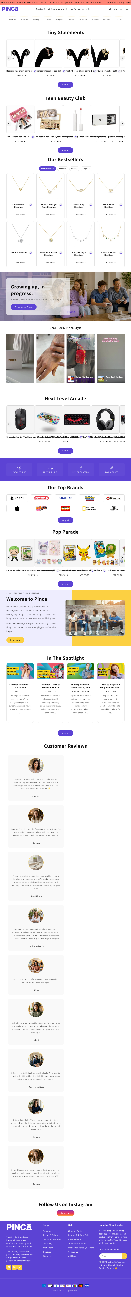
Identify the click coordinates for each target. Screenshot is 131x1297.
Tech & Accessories (52, 1239)
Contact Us (73, 1252)
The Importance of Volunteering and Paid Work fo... (80, 686)
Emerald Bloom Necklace (108, 253)
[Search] (110, 9)
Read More (15, 640)
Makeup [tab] (74, 169)
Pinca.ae (61, 1291)
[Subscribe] (124, 1256)
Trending (47, 1231)
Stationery (48, 1247)
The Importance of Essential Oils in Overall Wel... (50, 686)
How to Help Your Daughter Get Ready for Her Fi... (111, 686)
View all (65, 84)
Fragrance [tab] (86, 169)
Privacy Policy (74, 1239)
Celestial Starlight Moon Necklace (48, 205)
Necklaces (12, 19)
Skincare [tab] (62, 169)
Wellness (47, 1256)
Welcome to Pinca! (24, 307)
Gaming (36, 19)
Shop (15, 496)
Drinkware (24, 19)
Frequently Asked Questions (81, 1247)
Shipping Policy (75, 1231)
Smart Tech (83, 19)
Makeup (71, 19)
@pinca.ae (66, 1213)
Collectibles (95, 19)
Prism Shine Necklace (108, 205)
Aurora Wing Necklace (79, 205)
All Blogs (72, 1256)
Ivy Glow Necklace (18, 252)
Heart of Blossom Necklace (48, 253)
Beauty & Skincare (51, 1235)
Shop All (66, 520)
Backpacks (59, 19)
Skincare (48, 19)
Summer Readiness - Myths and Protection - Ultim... (20, 686)
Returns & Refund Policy (79, 1235)
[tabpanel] (65, 220)
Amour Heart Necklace (18, 205)
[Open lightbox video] (20, 358)
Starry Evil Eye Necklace (79, 253)
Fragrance (106, 19)
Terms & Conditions (77, 1243)
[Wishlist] (121, 9)
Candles (119, 19)
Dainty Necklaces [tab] (47, 169)
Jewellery (47, 1243)
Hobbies (47, 1252)
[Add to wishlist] (35, 71)
